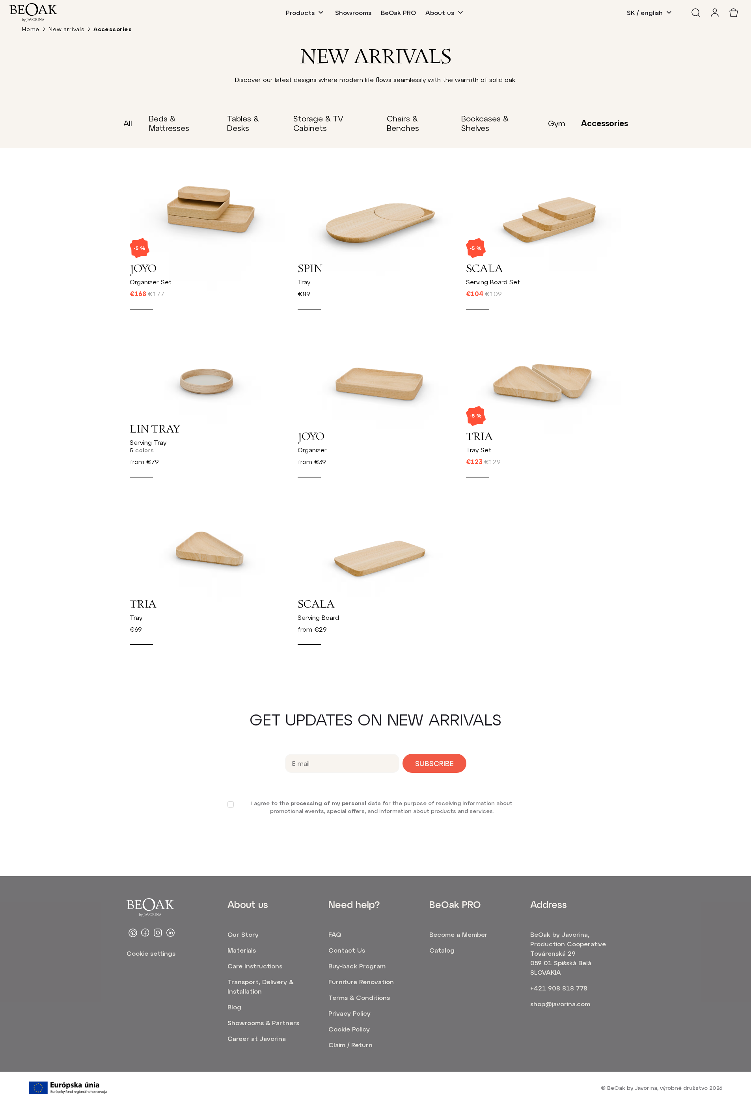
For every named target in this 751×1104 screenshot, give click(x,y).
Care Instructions (254, 966)
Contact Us (346, 950)
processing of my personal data (336, 803)
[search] (696, 13)
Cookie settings (151, 953)
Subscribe (434, 763)
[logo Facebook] (145, 933)
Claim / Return (350, 1044)
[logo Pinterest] (133, 933)
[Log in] (715, 13)
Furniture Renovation (361, 981)
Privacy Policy (349, 1013)
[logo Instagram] (158, 933)
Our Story (243, 934)
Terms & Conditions (359, 997)
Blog (234, 1007)
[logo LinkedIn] (170, 933)
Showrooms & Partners (263, 1022)
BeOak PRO (398, 12)
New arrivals (66, 29)
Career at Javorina (256, 1038)
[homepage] (33, 12)
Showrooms (353, 12)
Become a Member (458, 934)
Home (30, 29)
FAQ (334, 934)
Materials (241, 950)
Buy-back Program (357, 966)
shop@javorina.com (560, 1003)
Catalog (442, 950)
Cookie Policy (349, 1029)
